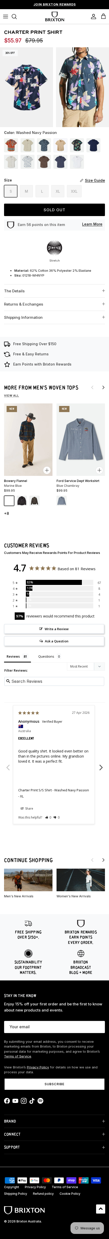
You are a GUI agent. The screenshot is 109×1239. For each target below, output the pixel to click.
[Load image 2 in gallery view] (82, 87)
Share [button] (28, 808)
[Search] (16, 16)
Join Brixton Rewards (54, 4)
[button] (48, 817)
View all (11, 395)
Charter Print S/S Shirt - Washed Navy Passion (53, 790)
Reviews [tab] (13, 656)
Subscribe (54, 1084)
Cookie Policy (70, 1194)
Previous (7, 764)
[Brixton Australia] (54, 16)
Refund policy (43, 1194)
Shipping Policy (15, 1194)
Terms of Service (17, 1056)
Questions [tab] (46, 656)
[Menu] (5, 16)
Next (101, 764)
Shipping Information (23, 317)
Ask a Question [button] (56, 641)
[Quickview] (47, 470)
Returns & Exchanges (23, 304)
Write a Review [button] (57, 629)
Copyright (11, 1187)
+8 (6, 513)
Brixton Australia (28, 1221)
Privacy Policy (38, 1067)
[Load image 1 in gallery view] (26, 87)
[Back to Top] (100, 1209)
